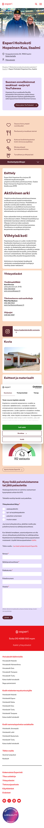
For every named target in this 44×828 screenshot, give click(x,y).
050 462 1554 (9, 303)
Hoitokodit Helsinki (9, 695)
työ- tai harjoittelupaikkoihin (16, 512)
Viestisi (5, 587)
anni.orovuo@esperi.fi (12, 291)
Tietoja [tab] (36, 393)
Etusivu (5, 67)
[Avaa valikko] (40, 4)
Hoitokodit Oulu (8, 706)
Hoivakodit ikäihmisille (12, 657)
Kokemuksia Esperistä (12, 773)
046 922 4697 (9, 315)
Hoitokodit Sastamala (10, 736)
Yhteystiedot (10, 60)
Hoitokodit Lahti (8, 732)
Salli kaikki (22, 427)
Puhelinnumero (8, 578)
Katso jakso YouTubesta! (25, 105)
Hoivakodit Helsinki (9, 661)
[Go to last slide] (5, 359)
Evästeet (6, 793)
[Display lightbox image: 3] (22, 359)
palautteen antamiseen (14, 516)
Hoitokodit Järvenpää (10, 728)
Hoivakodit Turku (8, 676)
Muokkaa (21, 433)
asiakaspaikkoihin (12, 509)
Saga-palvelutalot (9, 683)
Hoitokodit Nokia (8, 702)
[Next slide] (38, 359)
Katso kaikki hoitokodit (10, 717)
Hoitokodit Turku (8, 710)
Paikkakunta (7, 570)
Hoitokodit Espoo (8, 698)
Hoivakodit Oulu (8, 668)
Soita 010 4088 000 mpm (22, 639)
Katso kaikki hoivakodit (10, 680)
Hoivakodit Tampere (9, 672)
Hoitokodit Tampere (9, 713)
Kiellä (22, 439)
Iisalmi (4, 69)
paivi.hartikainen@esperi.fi (14, 305)
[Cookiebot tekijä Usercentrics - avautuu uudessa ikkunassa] (33, 387)
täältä (34, 540)
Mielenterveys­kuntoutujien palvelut (23, 67)
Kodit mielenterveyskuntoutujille (17, 691)
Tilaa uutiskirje (9, 777)
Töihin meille (8, 751)
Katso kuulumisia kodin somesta (27, 330)
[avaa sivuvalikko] (38, 162)
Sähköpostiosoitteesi (10, 562)
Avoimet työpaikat (9, 755)
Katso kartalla (11, 56)
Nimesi (5, 554)
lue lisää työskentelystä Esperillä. (25, 546)
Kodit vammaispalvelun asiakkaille (18, 725)
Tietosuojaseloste (10, 785)
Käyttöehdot (8, 789)
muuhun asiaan (12, 519)
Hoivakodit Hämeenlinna (11, 665)
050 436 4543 (9, 289)
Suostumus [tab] (8, 393)
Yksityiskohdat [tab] (22, 393)
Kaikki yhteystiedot (22, 645)
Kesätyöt (5, 759)
